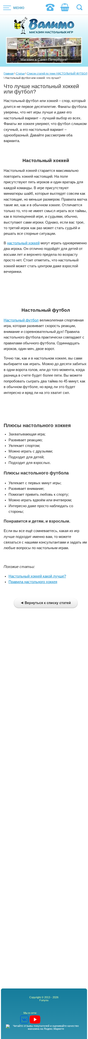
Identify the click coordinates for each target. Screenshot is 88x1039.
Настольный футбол (21, 320)
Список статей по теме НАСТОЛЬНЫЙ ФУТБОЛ (57, 73)
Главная (9, 73)
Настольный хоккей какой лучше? (37, 576)
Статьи (20, 73)
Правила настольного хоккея (33, 582)
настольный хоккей (23, 243)
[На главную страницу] (44, 26)
